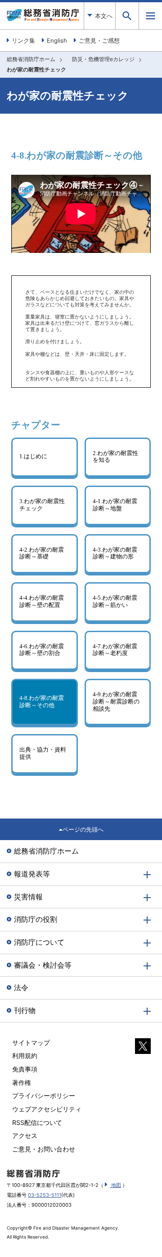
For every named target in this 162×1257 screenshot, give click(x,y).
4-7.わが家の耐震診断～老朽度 (115, 650)
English (57, 40)
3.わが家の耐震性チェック (42, 505)
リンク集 (23, 40)
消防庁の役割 (35, 919)
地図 (115, 1185)
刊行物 (25, 1010)
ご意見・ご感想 (99, 40)
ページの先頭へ (83, 829)
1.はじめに (33, 456)
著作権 (21, 1082)
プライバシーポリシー (43, 1095)
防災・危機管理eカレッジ (103, 59)
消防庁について (39, 942)
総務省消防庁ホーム (31, 59)
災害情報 (28, 896)
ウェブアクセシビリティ (46, 1109)
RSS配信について (37, 1122)
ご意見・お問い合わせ (43, 1149)
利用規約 (24, 1055)
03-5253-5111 (44, 1195)
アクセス (24, 1135)
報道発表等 (32, 873)
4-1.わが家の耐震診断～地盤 (115, 505)
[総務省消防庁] (43, 18)
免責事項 (24, 1069)
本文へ (103, 15)
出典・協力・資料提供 (42, 753)
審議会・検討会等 (43, 964)
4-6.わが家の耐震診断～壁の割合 (41, 650)
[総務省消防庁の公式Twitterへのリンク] (143, 1049)
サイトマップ (31, 1042)
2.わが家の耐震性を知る (115, 457)
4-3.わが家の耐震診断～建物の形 (115, 553)
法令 (21, 987)
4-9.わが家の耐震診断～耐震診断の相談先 (116, 701)
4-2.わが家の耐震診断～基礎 (41, 553)
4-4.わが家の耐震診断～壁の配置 (41, 601)
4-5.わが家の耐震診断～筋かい (115, 601)
